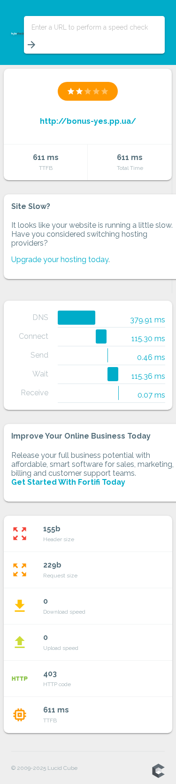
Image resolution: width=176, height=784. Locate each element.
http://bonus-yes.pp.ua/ (88, 121)
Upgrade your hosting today (59, 259)
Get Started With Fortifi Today (68, 482)
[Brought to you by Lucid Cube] (158, 771)
